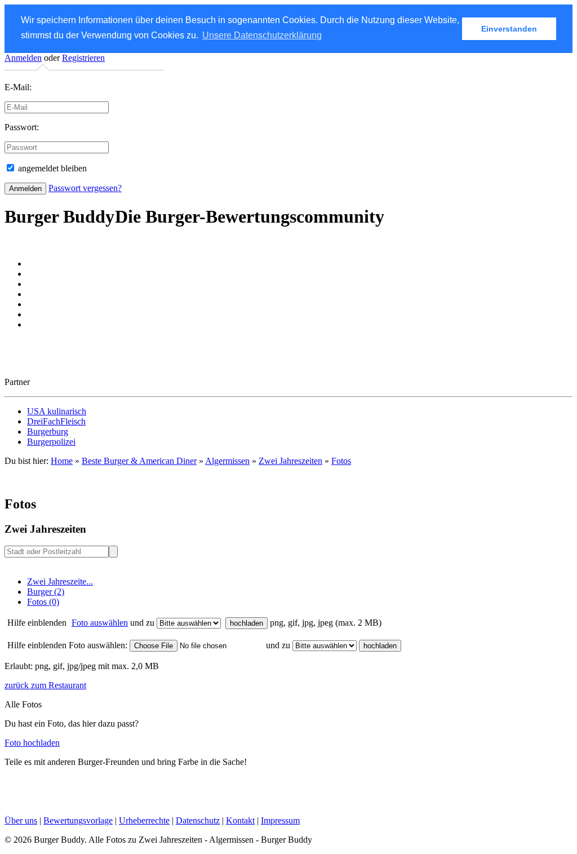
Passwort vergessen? (85, 188)
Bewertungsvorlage (78, 820)
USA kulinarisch (56, 411)
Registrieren (83, 58)
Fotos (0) (43, 602)
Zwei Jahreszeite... (60, 581)
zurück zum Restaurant (45, 685)
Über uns (21, 820)
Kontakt (240, 820)
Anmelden (23, 58)
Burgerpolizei (51, 441)
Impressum (280, 820)
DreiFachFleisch (56, 421)
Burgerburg (47, 431)
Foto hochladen (32, 742)
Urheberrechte (144, 820)
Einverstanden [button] (509, 28)
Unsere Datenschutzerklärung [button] (262, 35)
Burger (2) (45, 591)
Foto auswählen (100, 622)
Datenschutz (198, 820)
